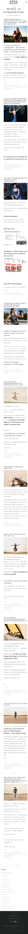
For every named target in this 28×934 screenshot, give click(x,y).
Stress (8, 371)
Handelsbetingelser (14, 915)
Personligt (4, 901)
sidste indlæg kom (9, 726)
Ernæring (5, 887)
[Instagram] (12, 921)
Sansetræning (11, 88)
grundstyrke (9, 561)
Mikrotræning (23, 166)
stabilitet (17, 561)
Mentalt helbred (15, 167)
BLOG (14, 6)
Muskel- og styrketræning (18, 86)
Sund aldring (5, 899)
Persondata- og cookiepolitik (14, 918)
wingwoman (8, 410)
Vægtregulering (6, 872)
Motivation (5, 882)
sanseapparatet (8, 568)
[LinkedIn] (18, 921)
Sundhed (9, 86)
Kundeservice (14, 913)
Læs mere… (6, 82)
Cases (4, 875)
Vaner (3, 894)
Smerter (4, 880)
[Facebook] (10, 921)
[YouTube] (15, 921)
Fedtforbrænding (6, 889)
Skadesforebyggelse (9, 607)
